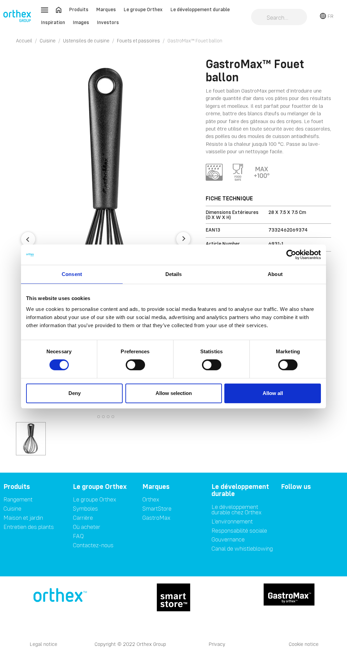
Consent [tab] (72, 274)
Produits (78, 9)
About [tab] (275, 274)
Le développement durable (200, 9)
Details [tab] (173, 274)
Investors (108, 22)
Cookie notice (304, 644)
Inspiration (53, 22)
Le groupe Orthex (143, 9)
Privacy (217, 644)
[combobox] (279, 17)
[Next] (183, 239)
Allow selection (174, 393)
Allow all (273, 393)
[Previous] (28, 239)
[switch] (135, 364)
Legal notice (43, 644)
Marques (106, 9)
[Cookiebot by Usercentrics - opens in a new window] (291, 255)
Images (81, 22)
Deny (74, 393)
